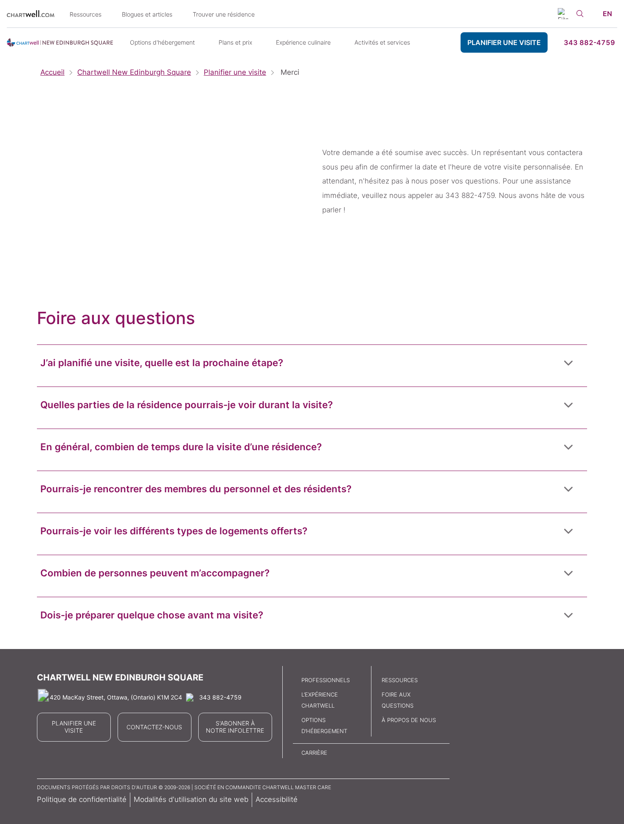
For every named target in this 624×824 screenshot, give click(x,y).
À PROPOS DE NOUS (409, 720)
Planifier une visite (235, 72)
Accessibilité (277, 799)
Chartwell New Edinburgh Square (134, 72)
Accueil (52, 72)
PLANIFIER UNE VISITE (504, 42)
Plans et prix (235, 42)
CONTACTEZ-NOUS (154, 727)
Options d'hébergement (162, 42)
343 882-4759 (589, 42)
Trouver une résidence (224, 14)
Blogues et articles (147, 14)
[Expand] (568, 362)
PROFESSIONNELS (325, 680)
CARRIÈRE (314, 752)
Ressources (85, 14)
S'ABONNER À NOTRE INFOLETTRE (235, 727)
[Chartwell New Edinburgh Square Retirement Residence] (60, 42)
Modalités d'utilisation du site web (191, 799)
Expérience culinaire (303, 42)
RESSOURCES (400, 680)
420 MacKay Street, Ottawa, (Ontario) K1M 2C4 (116, 697)
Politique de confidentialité (81, 799)
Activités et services (382, 42)
